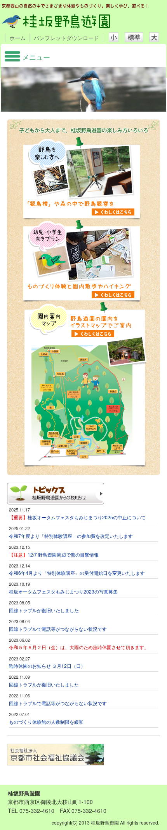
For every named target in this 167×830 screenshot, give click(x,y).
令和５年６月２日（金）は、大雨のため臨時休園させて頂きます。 (79, 647)
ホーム (17, 38)
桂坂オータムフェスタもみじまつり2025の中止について (87, 517)
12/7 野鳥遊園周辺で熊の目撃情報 (54, 554)
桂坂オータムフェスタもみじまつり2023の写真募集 (63, 591)
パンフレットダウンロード (66, 38)
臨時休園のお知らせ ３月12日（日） (47, 665)
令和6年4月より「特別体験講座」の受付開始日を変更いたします (77, 572)
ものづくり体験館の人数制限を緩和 (46, 721)
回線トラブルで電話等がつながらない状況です (58, 628)
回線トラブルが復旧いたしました (44, 610)
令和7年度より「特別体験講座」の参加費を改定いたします (71, 535)
